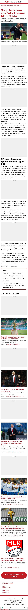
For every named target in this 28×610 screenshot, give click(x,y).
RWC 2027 (22, 396)
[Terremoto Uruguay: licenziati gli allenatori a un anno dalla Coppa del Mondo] (14, 486)
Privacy (4, 586)
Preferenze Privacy (6, 587)
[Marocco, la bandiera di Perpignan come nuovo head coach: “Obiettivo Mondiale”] (14, 326)
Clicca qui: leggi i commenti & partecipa (14, 575)
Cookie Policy (5, 590)
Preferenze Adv (5, 592)
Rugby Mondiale (10, 5)
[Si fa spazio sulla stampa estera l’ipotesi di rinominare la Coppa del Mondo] (14, 31)
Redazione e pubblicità (7, 583)
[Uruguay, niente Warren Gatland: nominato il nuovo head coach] (14, 379)
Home (2, 5)
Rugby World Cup (17, 5)
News (5, 5)
